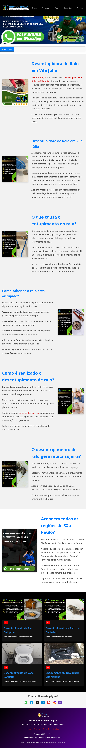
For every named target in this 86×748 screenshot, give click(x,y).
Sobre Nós (68, 8)
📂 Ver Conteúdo (7, 49)
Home (34, 8)
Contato (80, 8)
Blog (56, 8)
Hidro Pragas (39, 77)
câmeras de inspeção (29, 413)
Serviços (45, 8)
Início (29, 729)
